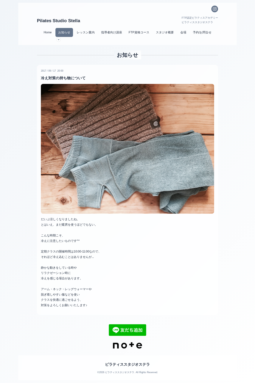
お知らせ (64, 32)
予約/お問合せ (202, 32)
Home (48, 32)
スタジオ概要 (165, 32)
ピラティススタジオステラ (127, 364)
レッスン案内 (86, 32)
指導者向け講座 (111, 32)
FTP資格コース (139, 32)
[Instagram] (214, 9)
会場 (183, 32)
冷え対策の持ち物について (63, 78)
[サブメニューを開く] (58, 39)
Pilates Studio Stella (58, 20)
